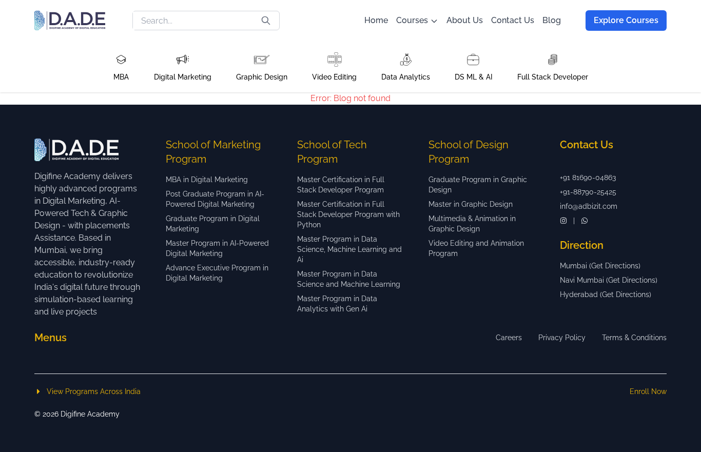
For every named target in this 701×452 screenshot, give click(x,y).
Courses (412, 20)
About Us (464, 20)
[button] (121, 66)
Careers (509, 337)
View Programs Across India (94, 391)
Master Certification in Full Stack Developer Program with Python (348, 214)
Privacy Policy (562, 337)
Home (376, 20)
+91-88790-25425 (588, 192)
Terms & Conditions (634, 337)
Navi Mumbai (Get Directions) (608, 280)
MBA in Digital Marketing (207, 179)
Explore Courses (626, 20)
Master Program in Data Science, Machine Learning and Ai (349, 249)
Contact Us (512, 20)
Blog (551, 20)
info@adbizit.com (588, 206)
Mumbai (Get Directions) (600, 266)
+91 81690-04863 (588, 177)
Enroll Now (648, 391)
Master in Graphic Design (471, 204)
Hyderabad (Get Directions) (605, 294)
